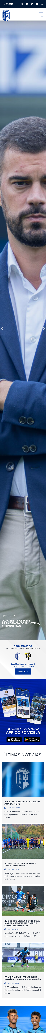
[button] (2, 328)
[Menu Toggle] (41, 14)
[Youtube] (37, 4)
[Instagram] (22, 4)
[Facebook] (27, 4)
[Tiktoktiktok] (42, 4)
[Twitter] (32, 4)
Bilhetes (23, 671)
